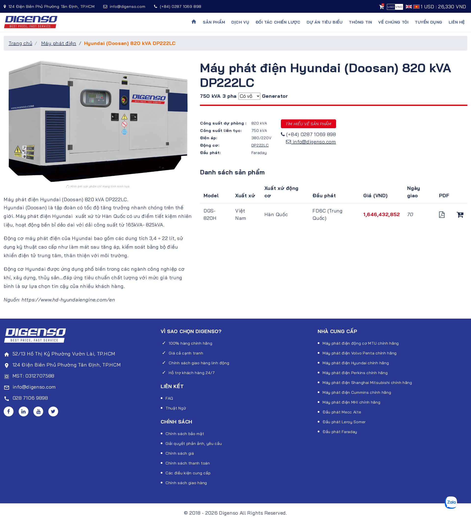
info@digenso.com (314, 142)
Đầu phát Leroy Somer (344, 421)
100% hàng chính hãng (190, 343)
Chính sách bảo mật (185, 433)
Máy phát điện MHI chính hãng (351, 402)
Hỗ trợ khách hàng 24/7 (192, 372)
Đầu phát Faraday (340, 431)
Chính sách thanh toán (188, 463)
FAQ (169, 398)
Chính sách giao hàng (186, 482)
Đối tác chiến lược (278, 22)
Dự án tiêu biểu (324, 22)
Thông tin (360, 22)
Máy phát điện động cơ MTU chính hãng (361, 343)
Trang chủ (20, 43)
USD (391, 7)
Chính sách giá (180, 453)
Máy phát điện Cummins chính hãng (357, 392)
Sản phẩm (214, 22)
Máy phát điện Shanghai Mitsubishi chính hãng (367, 382)
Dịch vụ (240, 22)
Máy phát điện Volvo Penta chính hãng (360, 353)
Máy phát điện (58, 43)
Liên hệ (457, 22)
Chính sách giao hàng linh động (199, 362)
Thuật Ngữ (176, 408)
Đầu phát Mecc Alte (342, 411)
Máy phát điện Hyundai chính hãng (356, 362)
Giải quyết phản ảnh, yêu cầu (194, 443)
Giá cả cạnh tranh (186, 353)
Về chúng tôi (393, 22)
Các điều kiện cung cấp (188, 472)
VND (398, 7)
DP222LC (260, 145)
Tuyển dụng (428, 22)
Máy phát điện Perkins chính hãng (355, 372)
